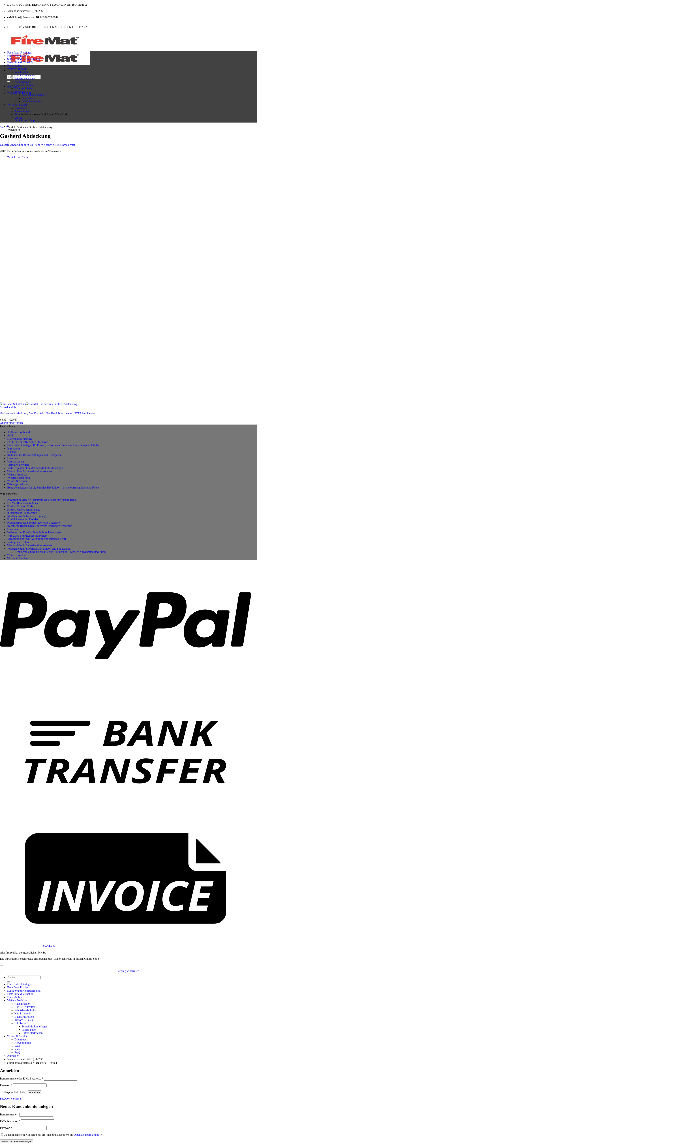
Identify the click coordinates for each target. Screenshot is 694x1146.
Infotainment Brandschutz (22, 512)
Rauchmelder (21, 72)
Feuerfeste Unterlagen (19, 52)
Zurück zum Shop (24, 120)
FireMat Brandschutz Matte (22, 503)
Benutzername (9, 1114)
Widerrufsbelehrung (18, 477)
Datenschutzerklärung (19, 438)
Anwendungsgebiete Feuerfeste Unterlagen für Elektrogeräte (41, 499)
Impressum (13, 448)
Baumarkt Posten (24, 85)
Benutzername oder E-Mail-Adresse (21, 1078)
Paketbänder (29, 98)
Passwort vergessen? (11, 1098)
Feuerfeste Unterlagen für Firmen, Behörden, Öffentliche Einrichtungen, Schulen (53, 445)
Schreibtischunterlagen (34, 94)
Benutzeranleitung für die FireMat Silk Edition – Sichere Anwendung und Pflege (53, 487)
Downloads (21, 1039)
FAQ (17, 120)
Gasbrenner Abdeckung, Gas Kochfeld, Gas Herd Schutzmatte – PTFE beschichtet (47, 413)
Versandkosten (15, 461)
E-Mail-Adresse (10, 1121)
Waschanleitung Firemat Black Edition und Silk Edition (38, 548)
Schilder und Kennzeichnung (23, 59)
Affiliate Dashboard (18, 432)
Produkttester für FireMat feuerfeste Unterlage (33, 522)
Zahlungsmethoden (18, 484)
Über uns (12, 458)
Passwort (6, 1085)
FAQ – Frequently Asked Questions (27, 442)
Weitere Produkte (17, 68)
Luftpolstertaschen (32, 101)
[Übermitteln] (8, 81)
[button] (13, 86)
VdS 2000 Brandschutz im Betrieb (27, 535)
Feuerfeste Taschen (18, 55)
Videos (18, 117)
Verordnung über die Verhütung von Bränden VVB (36, 538)
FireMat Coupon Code (20, 506)
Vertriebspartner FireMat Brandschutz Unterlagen (35, 468)
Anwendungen (22, 111)
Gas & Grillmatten (24, 75)
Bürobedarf (20, 91)
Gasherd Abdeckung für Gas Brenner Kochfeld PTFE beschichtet (37, 144)
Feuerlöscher (14, 65)
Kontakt (11, 451)
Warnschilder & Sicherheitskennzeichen (30, 471)
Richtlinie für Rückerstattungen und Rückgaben (34, 455)
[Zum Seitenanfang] (1, 965)
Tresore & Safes (23, 88)
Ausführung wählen (11, 422)
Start (2, 127)
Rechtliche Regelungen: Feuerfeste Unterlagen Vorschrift (39, 525)
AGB (10, 435)
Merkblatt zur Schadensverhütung (26, 516)
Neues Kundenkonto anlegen (16, 1141)
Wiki (17, 114)
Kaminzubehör (22, 81)
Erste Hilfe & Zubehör (20, 62)
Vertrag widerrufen (18, 464)
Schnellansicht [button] (8, 407)
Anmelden (34, 1092)
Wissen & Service (17, 481)
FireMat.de (49, 946)
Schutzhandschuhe (25, 78)
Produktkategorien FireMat (22, 519)
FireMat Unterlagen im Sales (23, 509)
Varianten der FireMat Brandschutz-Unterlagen (34, 532)
